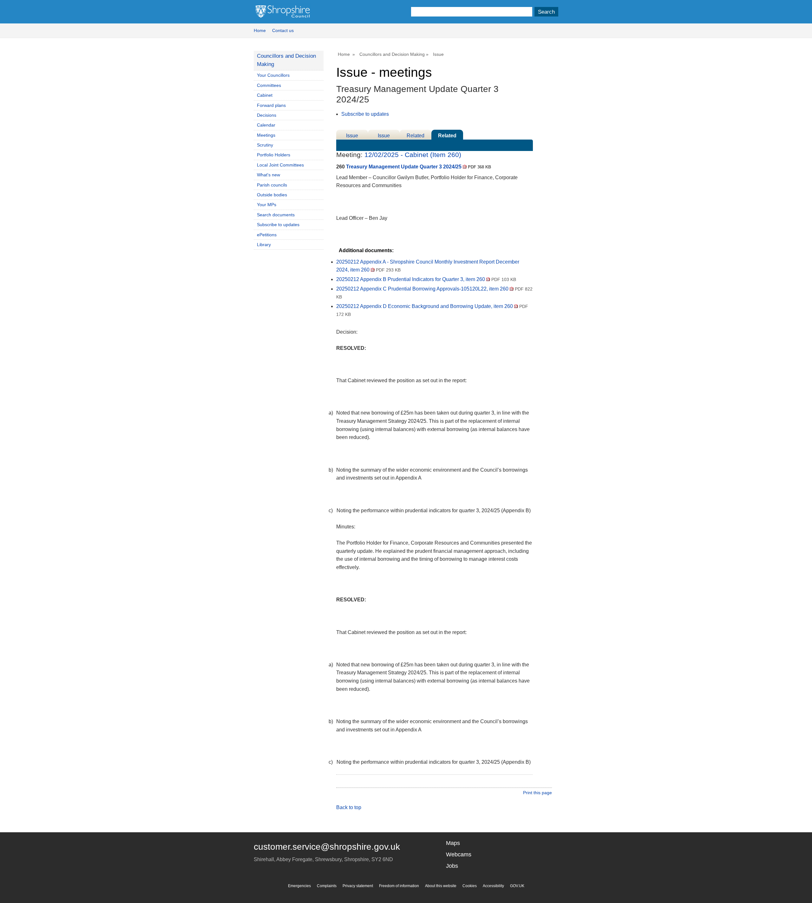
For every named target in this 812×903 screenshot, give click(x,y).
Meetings (266, 135)
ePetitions (267, 234)
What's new (268, 174)
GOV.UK (517, 886)
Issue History (384, 136)
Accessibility (493, 886)
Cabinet (264, 95)
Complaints (327, 886)
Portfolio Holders (273, 154)
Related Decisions (415, 136)
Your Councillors (273, 75)
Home (260, 30)
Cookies (469, 886)
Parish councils (272, 184)
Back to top (348, 807)
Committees (269, 85)
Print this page (537, 792)
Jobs (452, 866)
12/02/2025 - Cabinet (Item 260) (412, 154)
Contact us (283, 30)
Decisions (266, 115)
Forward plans (271, 105)
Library (264, 244)
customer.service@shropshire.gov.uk (327, 847)
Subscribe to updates (365, 114)
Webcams (458, 854)
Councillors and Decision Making (392, 54)
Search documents (276, 214)
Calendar (266, 125)
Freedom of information (399, 886)
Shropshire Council (282, 11)
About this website (440, 886)
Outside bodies (272, 194)
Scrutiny (265, 144)
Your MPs (266, 204)
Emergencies (299, 886)
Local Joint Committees (280, 164)
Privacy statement (358, 886)
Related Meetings (447, 136)
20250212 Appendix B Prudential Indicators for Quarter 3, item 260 (426, 279)
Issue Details (352, 136)
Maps (453, 843)
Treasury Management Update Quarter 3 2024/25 (418, 166)
